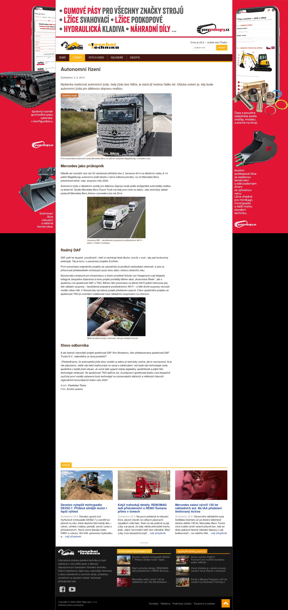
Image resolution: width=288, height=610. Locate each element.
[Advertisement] (116, 426)
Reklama (165, 603)
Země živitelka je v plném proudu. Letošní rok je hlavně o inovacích (208, 569)
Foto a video (96, 57)
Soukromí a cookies (204, 603)
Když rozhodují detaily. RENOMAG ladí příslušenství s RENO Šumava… (151, 569)
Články (77, 57)
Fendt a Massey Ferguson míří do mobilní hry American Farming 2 (209, 581)
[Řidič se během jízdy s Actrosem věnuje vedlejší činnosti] (116, 335)
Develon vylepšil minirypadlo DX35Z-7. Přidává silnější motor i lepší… (151, 558)
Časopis (135, 57)
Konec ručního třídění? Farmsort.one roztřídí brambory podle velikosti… (207, 559)
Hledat (221, 47)
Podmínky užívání (182, 603)
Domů (62, 57)
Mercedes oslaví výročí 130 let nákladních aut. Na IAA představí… (150, 581)
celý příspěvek (73, 536)
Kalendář (117, 57)
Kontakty (153, 603)
